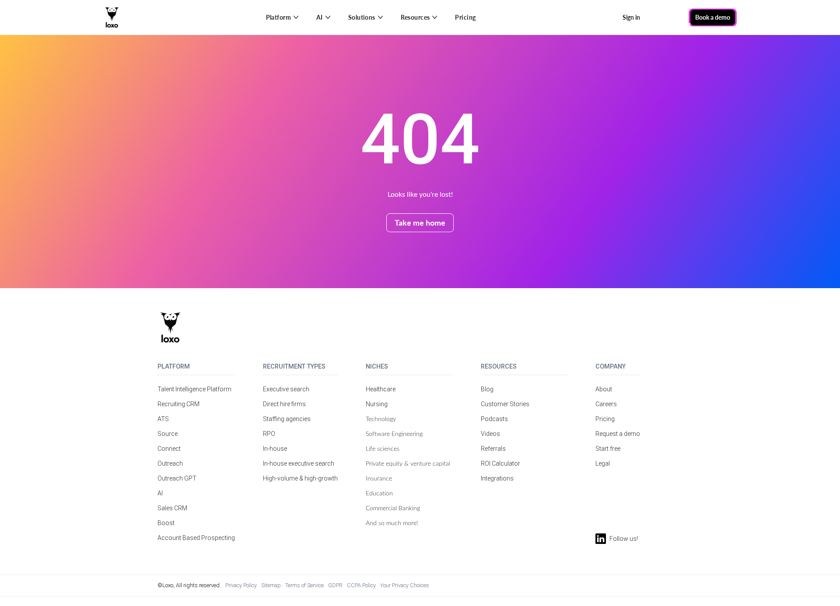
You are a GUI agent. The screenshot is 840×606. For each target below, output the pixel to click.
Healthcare (381, 389)
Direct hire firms (284, 404)
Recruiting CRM (179, 404)
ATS (163, 418)
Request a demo (617, 433)
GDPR (335, 585)
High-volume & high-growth (300, 478)
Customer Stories (505, 404)
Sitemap (271, 585)
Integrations (497, 478)
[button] (282, 17)
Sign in (631, 17)
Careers (606, 404)
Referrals (493, 448)
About (603, 389)
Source (168, 433)
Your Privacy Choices (404, 585)
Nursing (377, 404)
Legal (602, 463)
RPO (269, 433)
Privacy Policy (241, 585)
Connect (169, 448)
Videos (490, 433)
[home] (112, 17)
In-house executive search (298, 463)
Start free (607, 448)
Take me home (420, 222)
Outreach (170, 463)
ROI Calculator (500, 463)
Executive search (286, 389)
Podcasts (494, 418)
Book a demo (712, 17)
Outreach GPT (177, 478)
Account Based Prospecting (196, 537)
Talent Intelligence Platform (194, 389)
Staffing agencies (287, 418)
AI (160, 493)
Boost (166, 522)
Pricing (465, 17)
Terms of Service (304, 585)
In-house (275, 448)
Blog (487, 389)
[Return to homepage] (170, 327)
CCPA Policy (361, 585)
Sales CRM (172, 508)
